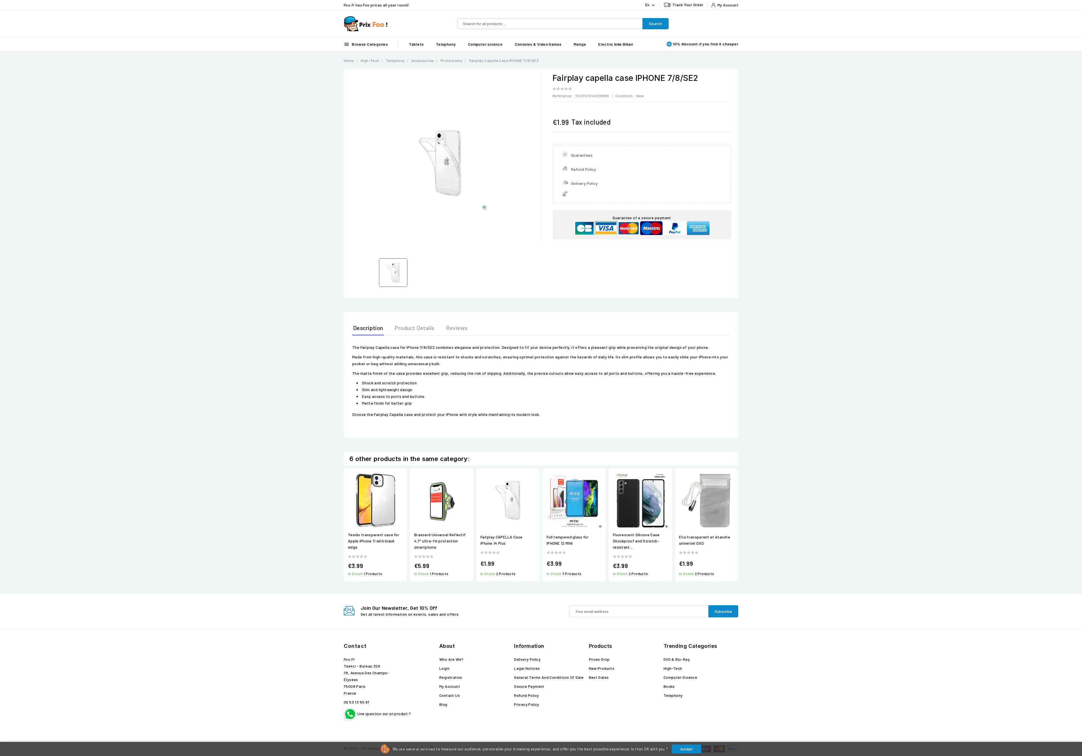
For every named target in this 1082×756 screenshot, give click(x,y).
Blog (443, 704)
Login (444, 668)
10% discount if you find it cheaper (705, 43)
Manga (580, 44)
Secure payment (529, 686)
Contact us (449, 695)
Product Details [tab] (414, 327)
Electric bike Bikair (615, 44)
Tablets (416, 44)
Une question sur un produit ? (383, 713)
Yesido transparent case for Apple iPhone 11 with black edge (373, 540)
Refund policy (526, 695)
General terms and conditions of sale (549, 677)
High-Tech (673, 668)
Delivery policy (527, 659)
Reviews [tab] (456, 327)
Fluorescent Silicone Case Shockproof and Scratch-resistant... (636, 540)
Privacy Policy (526, 704)
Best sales (599, 677)
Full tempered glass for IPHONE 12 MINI (568, 540)
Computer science (485, 44)
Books (669, 686)
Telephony (446, 44)
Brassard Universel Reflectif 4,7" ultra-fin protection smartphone (439, 540)
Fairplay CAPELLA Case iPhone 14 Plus (501, 540)
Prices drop (599, 659)
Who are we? (451, 659)
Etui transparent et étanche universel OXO (704, 540)
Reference (562, 95)
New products (602, 668)
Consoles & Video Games (538, 44)
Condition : (625, 95)
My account (449, 686)
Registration (450, 677)
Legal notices (527, 668)
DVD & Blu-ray (677, 659)
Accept (686, 748)
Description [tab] (368, 327)
